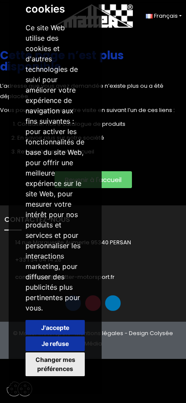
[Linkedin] (113, 303)
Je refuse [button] (55, 343)
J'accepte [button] (55, 327)
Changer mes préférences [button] (55, 364)
